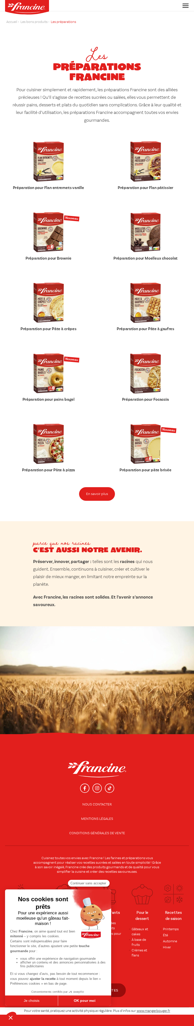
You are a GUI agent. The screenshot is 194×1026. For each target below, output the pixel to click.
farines (116, 858)
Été (165, 935)
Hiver (167, 947)
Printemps (171, 929)
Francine (96, 858)
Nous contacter (97, 804)
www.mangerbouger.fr (153, 1011)
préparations (135, 858)
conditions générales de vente (97, 833)
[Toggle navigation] (184, 5)
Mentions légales (97, 819)
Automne (170, 941)
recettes (111, 872)
